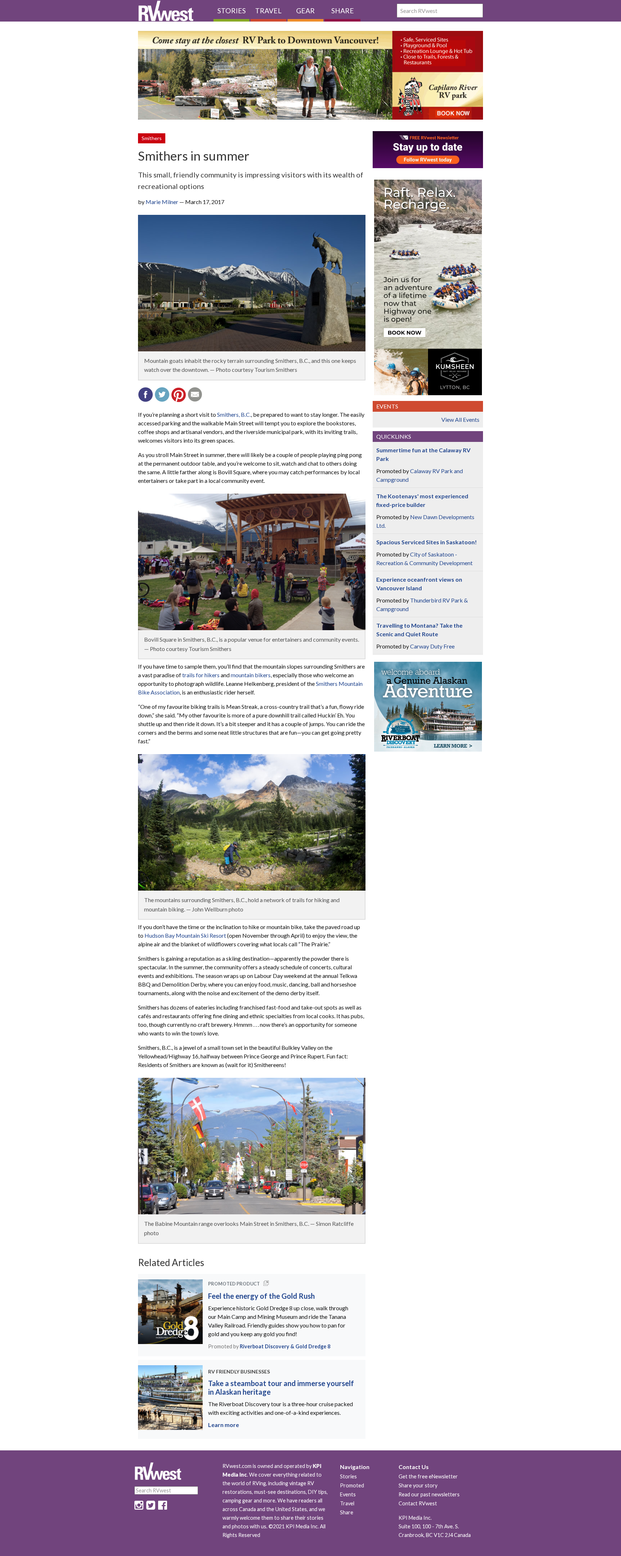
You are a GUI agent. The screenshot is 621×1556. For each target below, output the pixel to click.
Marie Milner (162, 201)
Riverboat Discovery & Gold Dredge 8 (285, 1346)
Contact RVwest (418, 1503)
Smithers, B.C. (234, 414)
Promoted (352, 1485)
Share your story (418, 1485)
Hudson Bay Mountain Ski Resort (185, 935)
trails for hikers (201, 674)
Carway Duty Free (432, 646)
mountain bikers (251, 674)
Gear (305, 10)
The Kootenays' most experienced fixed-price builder (422, 500)
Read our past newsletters (429, 1494)
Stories (231, 10)
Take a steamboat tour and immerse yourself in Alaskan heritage (281, 1387)
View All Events (460, 419)
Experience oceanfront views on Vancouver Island (419, 583)
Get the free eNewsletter (428, 1476)
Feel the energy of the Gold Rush (261, 1296)
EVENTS (387, 406)
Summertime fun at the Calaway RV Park (423, 454)
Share (342, 10)
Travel (268, 10)
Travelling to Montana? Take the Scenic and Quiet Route (419, 629)
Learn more (223, 1424)
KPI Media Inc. (415, 1518)
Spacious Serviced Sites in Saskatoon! (426, 542)
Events (348, 1494)
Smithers (152, 138)
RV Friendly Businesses (239, 1371)
